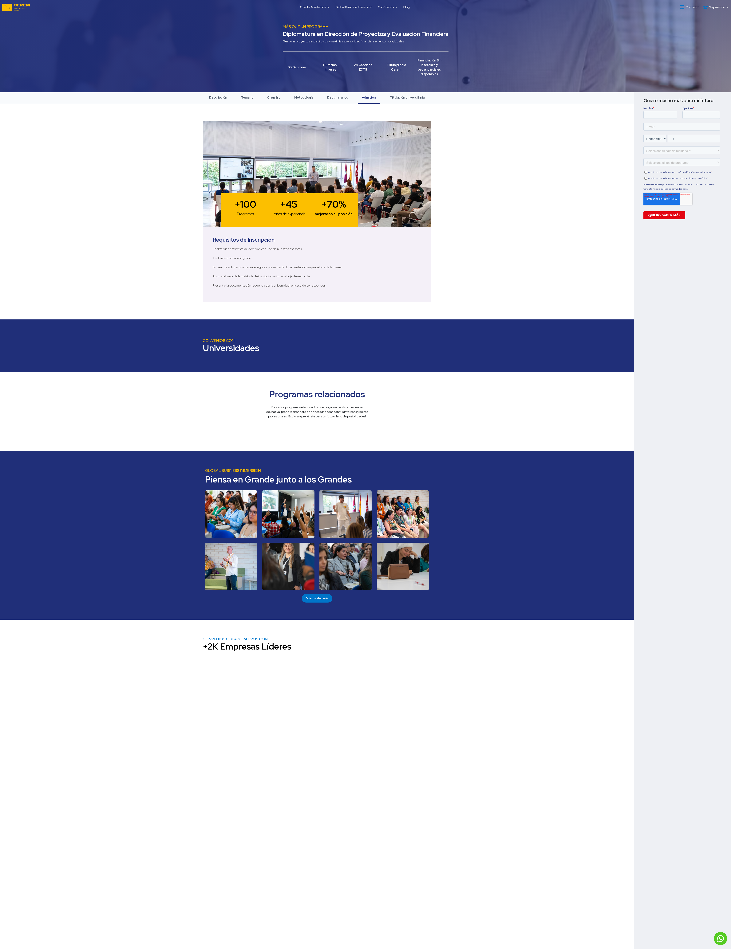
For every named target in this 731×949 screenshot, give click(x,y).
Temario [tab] (247, 98)
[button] (315, 7)
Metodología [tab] (303, 98)
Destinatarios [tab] (337, 98)
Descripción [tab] (218, 98)
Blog (406, 7)
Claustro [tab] (273, 98)
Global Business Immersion (353, 7)
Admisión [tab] (369, 98)
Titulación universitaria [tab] (407, 98)
